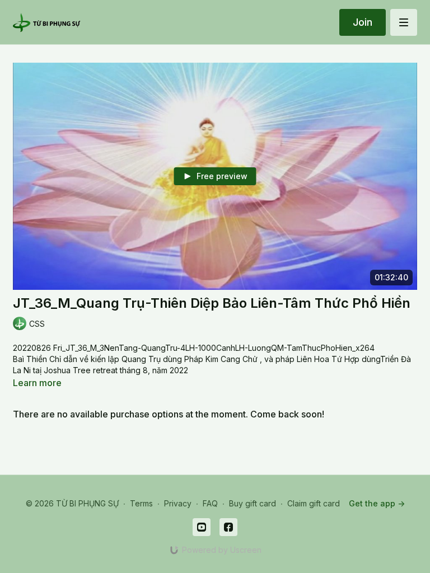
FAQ (210, 503)
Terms (141, 503)
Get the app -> (377, 503)
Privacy (177, 503)
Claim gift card (313, 503)
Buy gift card (252, 503)
